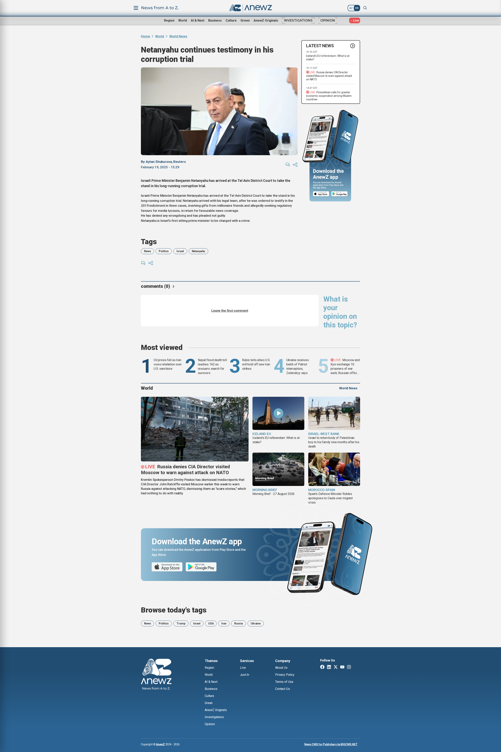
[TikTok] (355, 667)
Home (145, 36)
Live (243, 668)
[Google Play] (340, 194)
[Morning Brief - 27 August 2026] (278, 469)
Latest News (320, 45)
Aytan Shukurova (159, 162)
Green (245, 20)
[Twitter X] (335, 667)
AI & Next (197, 20)
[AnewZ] (156, 675)
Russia (238, 623)
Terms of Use (284, 682)
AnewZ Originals (266, 20)
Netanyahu (198, 251)
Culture (231, 20)
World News (178, 36)
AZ (351, 8)
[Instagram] (349, 667)
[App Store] (321, 194)
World (182, 20)
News (147, 251)
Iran (223, 623)
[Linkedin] (329, 667)
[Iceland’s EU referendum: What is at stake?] (278, 413)
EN (356, 8)
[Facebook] (322, 667)
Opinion (327, 20)
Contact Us (282, 689)
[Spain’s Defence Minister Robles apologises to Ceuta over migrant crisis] (334, 469)
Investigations (298, 20)
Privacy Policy (284, 675)
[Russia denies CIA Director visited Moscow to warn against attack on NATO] (195, 429)
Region (169, 20)
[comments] (287, 164)
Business (215, 20)
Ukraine (256, 623)
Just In (244, 675)
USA (211, 623)
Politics (164, 251)
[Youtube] (342, 667)
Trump (181, 623)
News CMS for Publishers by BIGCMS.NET (331, 744)
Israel (180, 251)
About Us (281, 668)
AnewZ (160, 744)
